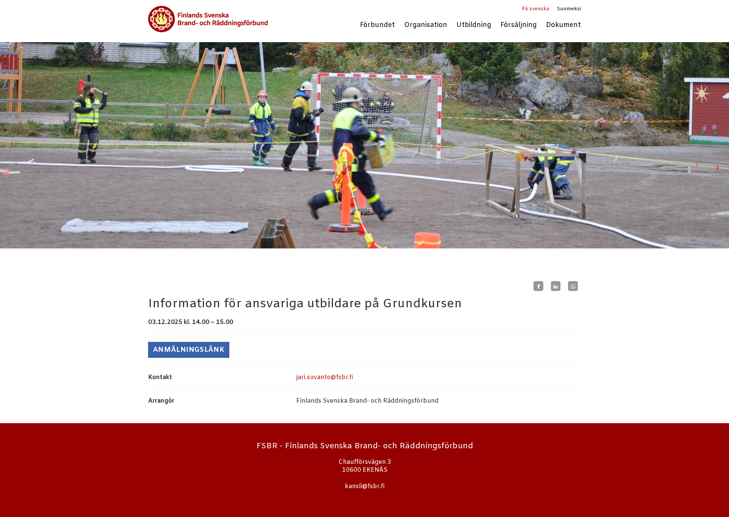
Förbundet (377, 25)
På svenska (535, 9)
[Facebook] (538, 286)
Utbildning (473, 25)
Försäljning (518, 25)
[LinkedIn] (556, 286)
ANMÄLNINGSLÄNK (188, 349)
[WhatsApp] (573, 286)
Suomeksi (569, 9)
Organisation (425, 25)
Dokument (563, 25)
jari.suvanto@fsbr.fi (324, 377)
